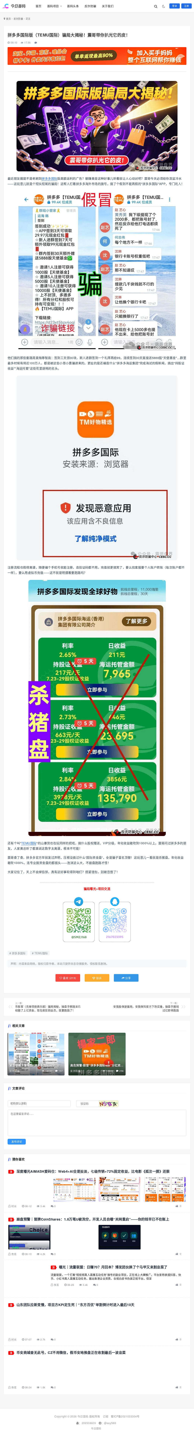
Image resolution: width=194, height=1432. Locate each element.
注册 (186, 5)
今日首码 (96, 1428)
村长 (13, 1206)
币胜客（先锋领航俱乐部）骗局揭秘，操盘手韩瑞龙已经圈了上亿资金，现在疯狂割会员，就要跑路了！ (48, 1007)
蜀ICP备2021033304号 (125, 1416)
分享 (127, 978)
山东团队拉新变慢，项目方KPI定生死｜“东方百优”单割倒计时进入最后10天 (75, 1304)
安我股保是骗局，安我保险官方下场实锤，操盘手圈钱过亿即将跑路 (146, 1007)
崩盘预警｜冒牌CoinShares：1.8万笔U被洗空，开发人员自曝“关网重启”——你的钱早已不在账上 (92, 1219)
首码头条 (73, 6)
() (69, 978)
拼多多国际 (49, 178)
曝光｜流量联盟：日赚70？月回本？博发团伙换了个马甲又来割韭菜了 (113, 1267)
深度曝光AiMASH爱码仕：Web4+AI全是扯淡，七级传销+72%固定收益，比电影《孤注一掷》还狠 (93, 1171)
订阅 (105, 1416)
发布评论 (16, 1141)
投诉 (98, 978)
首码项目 (53, 6)
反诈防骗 (90, 6)
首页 (38, 6)
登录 (174, 5)
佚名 (13, 1254)
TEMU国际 (28, 843)
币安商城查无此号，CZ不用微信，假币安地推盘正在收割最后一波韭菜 (71, 1352)
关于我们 (108, 6)
